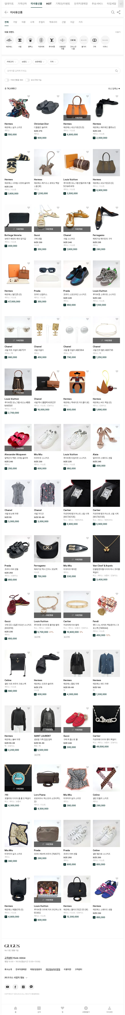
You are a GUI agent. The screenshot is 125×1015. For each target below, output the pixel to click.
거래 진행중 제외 (16, 80)
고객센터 (8, 958)
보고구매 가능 (36, 80)
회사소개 (8, 969)
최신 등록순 (113, 88)
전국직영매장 (21, 969)
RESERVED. (36, 994)
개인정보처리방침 (53, 969)
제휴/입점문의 (36, 969)
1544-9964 (19, 958)
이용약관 (67, 969)
